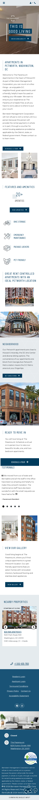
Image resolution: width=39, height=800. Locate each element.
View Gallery (13, 584)
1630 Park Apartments (12, 632)
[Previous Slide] (5, 627)
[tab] (3, 506)
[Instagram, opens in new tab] (22, 706)
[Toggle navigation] (4, 3)
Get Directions (11, 376)
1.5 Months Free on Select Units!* (19, 797)
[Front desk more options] (35, 790)
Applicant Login (18, 681)
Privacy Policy (13, 691)
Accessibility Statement (19, 696)
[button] (31, 3)
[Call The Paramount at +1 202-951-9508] (35, 3)
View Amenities (18, 210)
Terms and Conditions (18, 686)
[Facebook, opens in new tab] (17, 706)
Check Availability (18, 39)
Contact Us (25, 691)
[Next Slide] (33, 627)
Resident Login (18, 677)
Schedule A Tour (12, 149)
